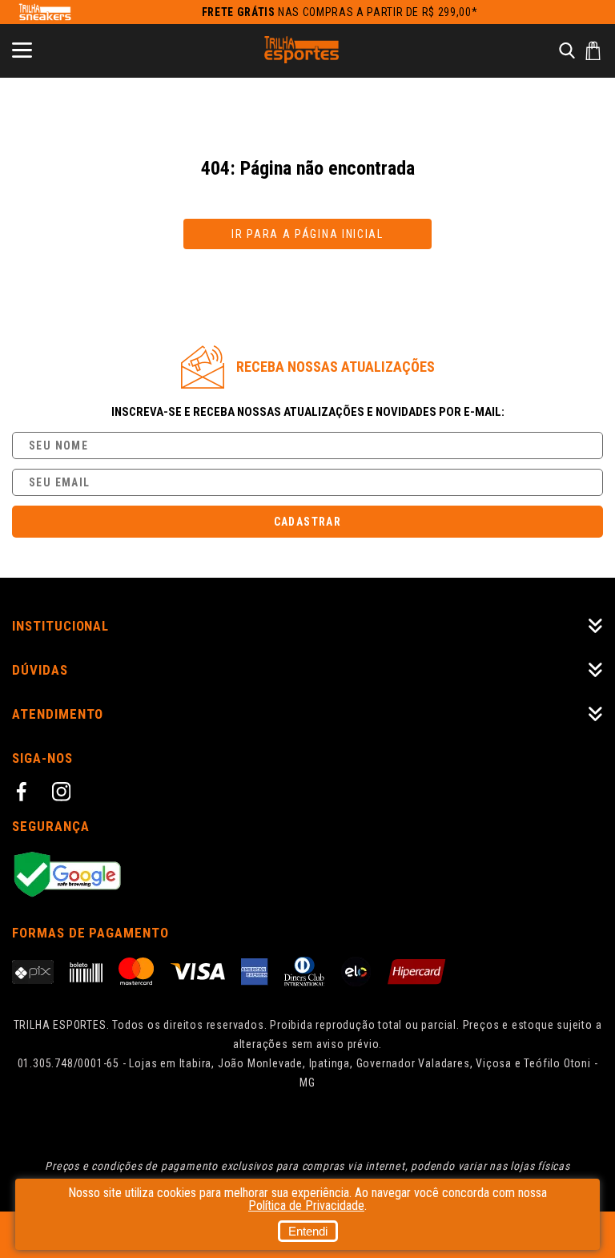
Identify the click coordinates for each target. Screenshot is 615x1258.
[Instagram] (64, 794)
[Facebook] (24, 794)
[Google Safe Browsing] (307, 875)
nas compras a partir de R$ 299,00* (340, 12)
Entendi (308, 1231)
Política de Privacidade (306, 1205)
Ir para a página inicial (307, 234)
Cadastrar (308, 521)
